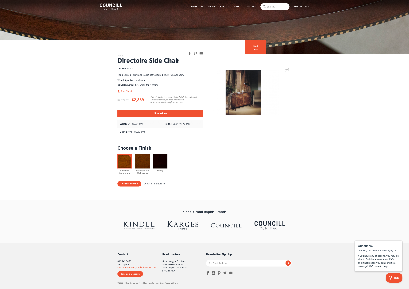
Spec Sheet (126, 91)
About (238, 6)
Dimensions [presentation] (160, 113)
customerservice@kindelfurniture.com (136, 267)
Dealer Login (301, 6)
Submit (288, 263)
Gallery (251, 6)
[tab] (160, 113)
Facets (211, 6)
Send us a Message (130, 274)
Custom (224, 6)
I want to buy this (129, 183)
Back (255, 46)
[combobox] (274, 6)
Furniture (197, 6)
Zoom (287, 70)
